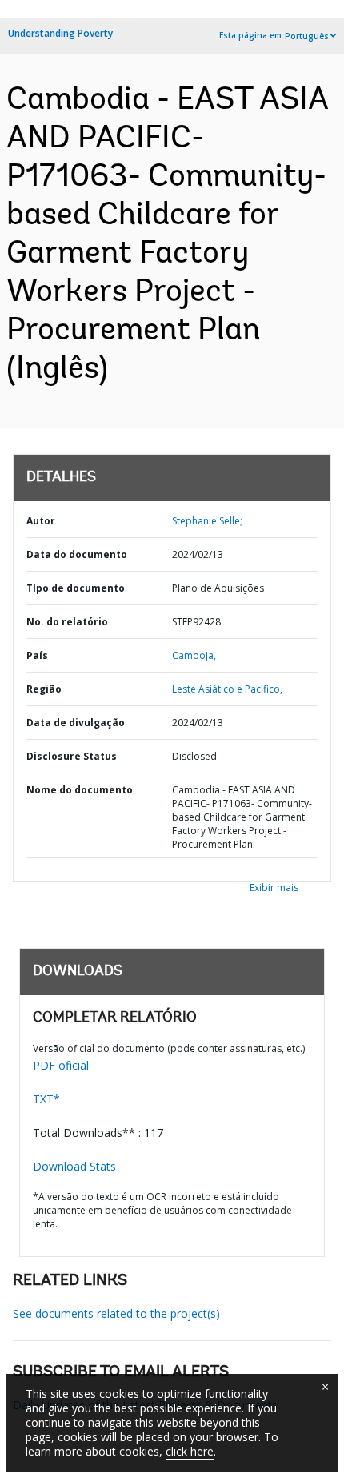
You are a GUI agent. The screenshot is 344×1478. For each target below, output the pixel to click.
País (37, 655)
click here (190, 1451)
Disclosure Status (71, 756)
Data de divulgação (75, 722)
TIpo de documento (75, 588)
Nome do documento (79, 790)
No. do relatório (67, 622)
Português (307, 36)
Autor (40, 521)
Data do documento (76, 554)
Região (44, 689)
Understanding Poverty (60, 33)
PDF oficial (61, 1065)
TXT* (46, 1098)
